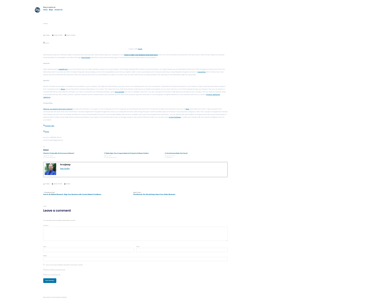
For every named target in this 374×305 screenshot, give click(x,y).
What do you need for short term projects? (58, 109)
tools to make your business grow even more (141, 55)
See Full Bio (65, 168)
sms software (119, 92)
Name (45, 246)
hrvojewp (47, 35)
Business (68, 183)
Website (45, 255)
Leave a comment (71, 35)
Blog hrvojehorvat (49, 7)
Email (138, 246)
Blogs (51, 10)
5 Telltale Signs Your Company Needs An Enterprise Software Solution (126, 153)
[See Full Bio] (71, 168)
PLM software (85, 57)
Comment (46, 225)
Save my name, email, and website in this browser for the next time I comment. (64, 264)
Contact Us (58, 10)
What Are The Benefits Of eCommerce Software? (58, 153)
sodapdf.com (63, 69)
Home (45, 10)
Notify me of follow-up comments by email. (55, 269)
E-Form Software (175, 117)
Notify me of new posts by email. (52, 274)
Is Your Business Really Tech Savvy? (176, 153)
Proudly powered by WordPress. (59, 297)
